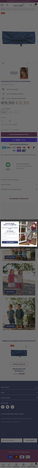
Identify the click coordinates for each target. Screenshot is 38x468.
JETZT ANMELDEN (10, 242)
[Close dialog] (36, 222)
